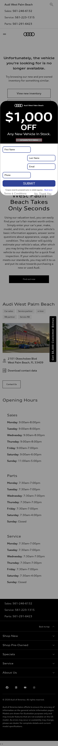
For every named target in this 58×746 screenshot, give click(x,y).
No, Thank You (42, 193)
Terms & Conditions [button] (15, 193)
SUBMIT (29, 183)
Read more (48, 190)
